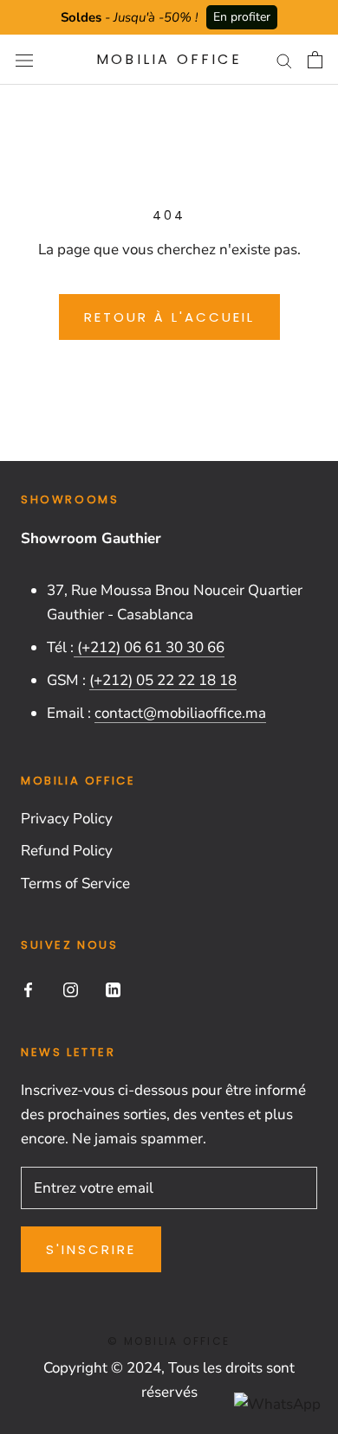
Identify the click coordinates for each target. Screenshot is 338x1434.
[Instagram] (70, 988)
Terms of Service (75, 883)
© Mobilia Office (168, 1341)
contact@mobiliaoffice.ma (180, 713)
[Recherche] (284, 59)
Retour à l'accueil (169, 317)
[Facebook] (28, 988)
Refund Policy (67, 851)
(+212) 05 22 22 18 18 (163, 680)
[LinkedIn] (113, 988)
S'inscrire (91, 1249)
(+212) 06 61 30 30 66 (149, 647)
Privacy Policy (67, 819)
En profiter (241, 17)
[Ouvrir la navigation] (24, 60)
